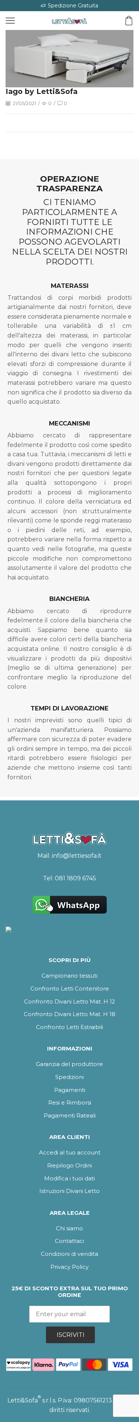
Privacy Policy (69, 1267)
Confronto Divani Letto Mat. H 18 (69, 1014)
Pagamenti (69, 1090)
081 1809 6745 (75, 878)
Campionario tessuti (69, 975)
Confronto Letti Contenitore (69, 988)
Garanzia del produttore (69, 1064)
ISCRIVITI (71, 1334)
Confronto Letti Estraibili (69, 1027)
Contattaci (69, 1241)
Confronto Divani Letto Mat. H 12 (69, 1001)
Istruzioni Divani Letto (69, 1191)
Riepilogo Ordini (69, 1165)
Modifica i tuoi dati (69, 1178)
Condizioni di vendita (69, 1254)
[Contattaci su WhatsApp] (69, 905)
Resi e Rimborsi (69, 1102)
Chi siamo (69, 1228)
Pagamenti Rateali (70, 1115)
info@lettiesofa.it (77, 855)
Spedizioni (69, 1077)
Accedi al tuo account (69, 1152)
